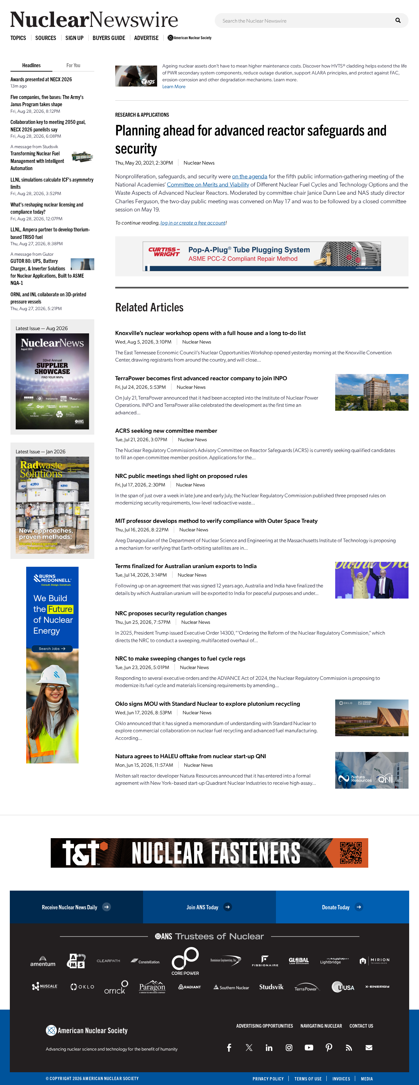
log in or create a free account (192, 222)
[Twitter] (249, 1047)
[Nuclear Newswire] (349, 1047)
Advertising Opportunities (264, 1025)
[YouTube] (309, 1047)
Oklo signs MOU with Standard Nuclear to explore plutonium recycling (207, 703)
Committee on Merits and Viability (208, 184)
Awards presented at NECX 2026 (41, 79)
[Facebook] (229, 1047)
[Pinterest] (329, 1047)
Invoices (341, 1078)
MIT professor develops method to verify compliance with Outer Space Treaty (216, 520)
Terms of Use (308, 1078)
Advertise (146, 37)
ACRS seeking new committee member (166, 430)
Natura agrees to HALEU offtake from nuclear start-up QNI (190, 756)
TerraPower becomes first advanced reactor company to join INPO (201, 378)
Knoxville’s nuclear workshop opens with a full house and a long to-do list (210, 332)
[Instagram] (289, 1047)
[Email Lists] (369, 1047)
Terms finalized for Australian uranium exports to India (186, 565)
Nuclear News (199, 162)
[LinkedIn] (269, 1047)
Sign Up (74, 37)
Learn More (174, 86)
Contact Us (361, 1025)
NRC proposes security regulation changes (171, 613)
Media (367, 1078)
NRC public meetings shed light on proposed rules (181, 475)
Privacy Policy (268, 1078)
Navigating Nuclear (321, 1025)
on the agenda (249, 176)
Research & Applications (142, 114)
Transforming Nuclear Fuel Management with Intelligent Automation (37, 160)
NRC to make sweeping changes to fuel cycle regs (180, 658)
